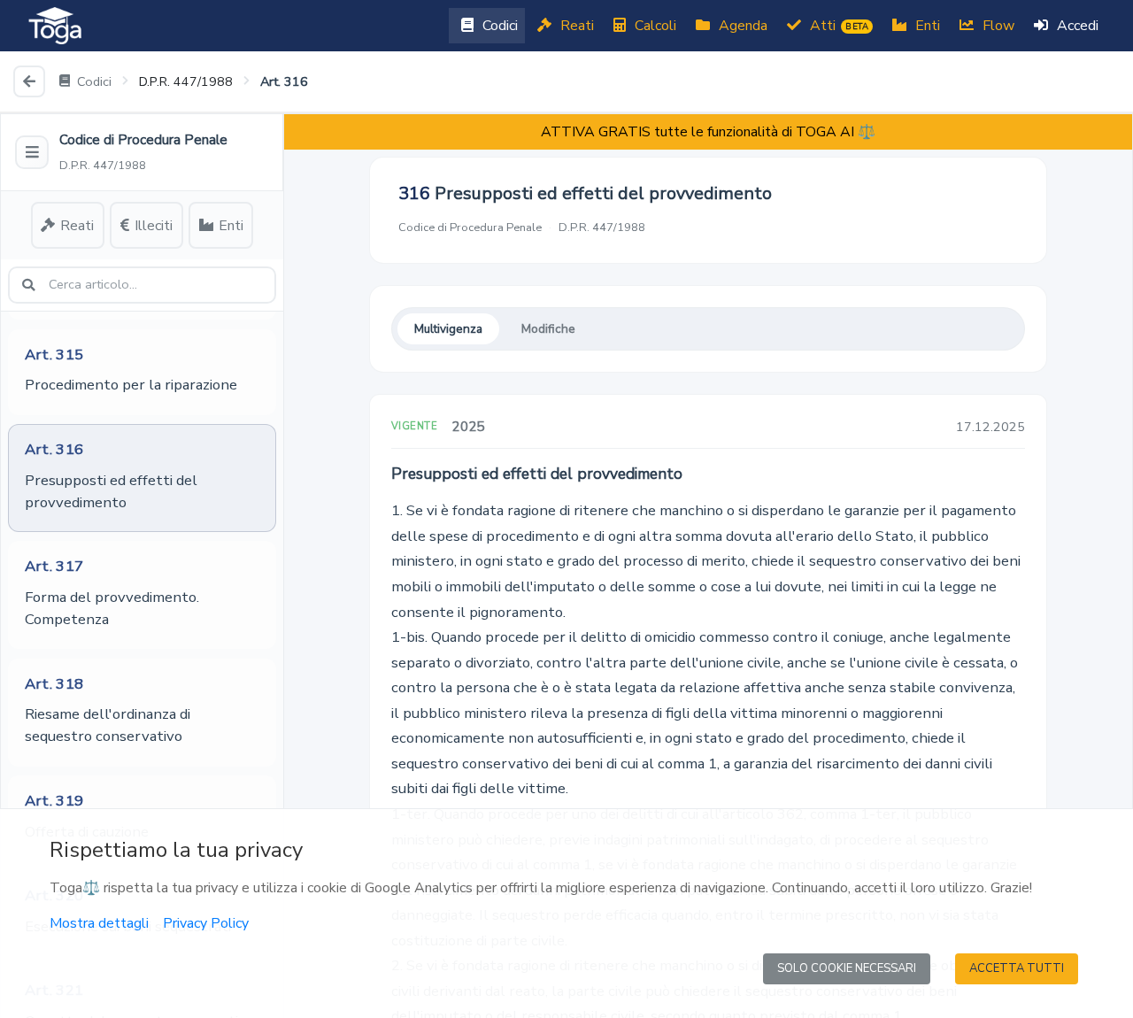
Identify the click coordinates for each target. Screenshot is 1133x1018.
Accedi (1075, 25)
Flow (996, 25)
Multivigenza (448, 328)
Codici (498, 25)
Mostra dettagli (99, 923)
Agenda (741, 25)
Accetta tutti (1016, 968)
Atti (837, 25)
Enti (926, 25)
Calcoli (653, 25)
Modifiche (548, 328)
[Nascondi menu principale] (32, 152)
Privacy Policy (206, 923)
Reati (575, 25)
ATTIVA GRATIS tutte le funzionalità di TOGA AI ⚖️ (708, 132)
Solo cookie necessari (846, 968)
